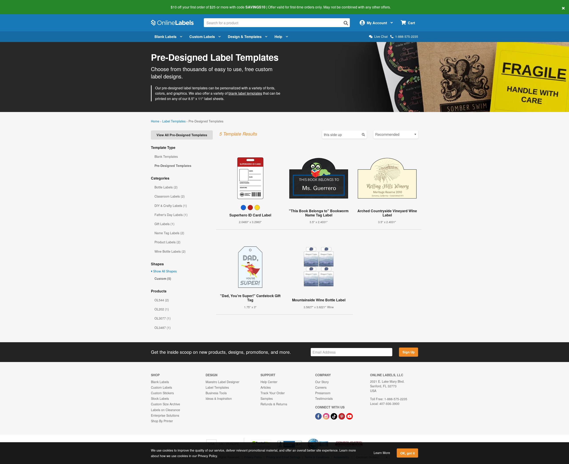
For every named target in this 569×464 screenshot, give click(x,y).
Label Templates (174, 121)
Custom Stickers (162, 393)
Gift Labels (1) (164, 224)
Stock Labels (160, 398)
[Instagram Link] (326, 416)
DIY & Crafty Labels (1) (170, 205)
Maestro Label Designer (222, 382)
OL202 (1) (161, 309)
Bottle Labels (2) (166, 187)
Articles (265, 387)
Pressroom (323, 393)
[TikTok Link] (334, 416)
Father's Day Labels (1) (171, 214)
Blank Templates (166, 156)
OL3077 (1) (162, 318)
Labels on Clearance (165, 410)
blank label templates (245, 93)
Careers (321, 387)
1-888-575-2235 (406, 36)
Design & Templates (245, 36)
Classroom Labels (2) (169, 196)
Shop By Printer (162, 421)
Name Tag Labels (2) (169, 233)
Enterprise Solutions (165, 415)
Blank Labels (165, 36)
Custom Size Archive (165, 404)
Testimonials (324, 398)
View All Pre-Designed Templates (181, 135)
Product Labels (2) (167, 242)
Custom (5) (162, 278)
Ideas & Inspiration (219, 398)
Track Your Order (272, 393)
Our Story (322, 382)
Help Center (268, 382)
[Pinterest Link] (342, 416)
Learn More (382, 452)
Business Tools (216, 393)
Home (155, 121)
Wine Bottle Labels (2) (170, 251)
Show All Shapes (164, 271)
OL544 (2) (161, 300)
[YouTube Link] (349, 416)
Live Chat (381, 36)
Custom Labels (202, 36)
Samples (266, 398)
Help (278, 36)
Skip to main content (16, 4)
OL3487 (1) (162, 327)
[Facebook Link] (319, 416)
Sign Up (409, 352)
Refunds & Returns (273, 404)
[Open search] (346, 23)
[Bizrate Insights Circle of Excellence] (327, 438)
